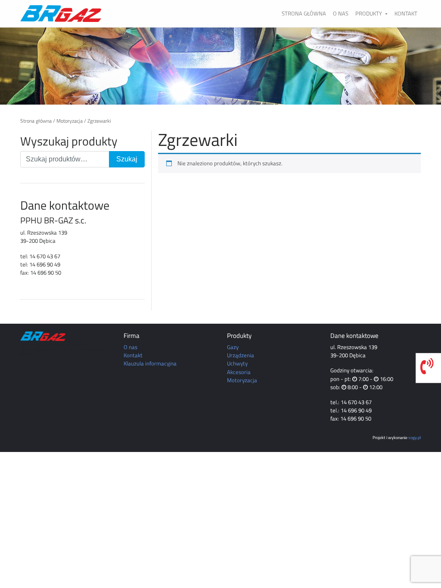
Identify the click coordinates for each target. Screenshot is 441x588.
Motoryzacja (69, 121)
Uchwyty (237, 363)
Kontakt (405, 13)
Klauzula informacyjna (150, 363)
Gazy (233, 347)
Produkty (369, 13)
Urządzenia (240, 355)
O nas (340, 13)
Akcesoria (239, 372)
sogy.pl (414, 437)
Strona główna (304, 13)
